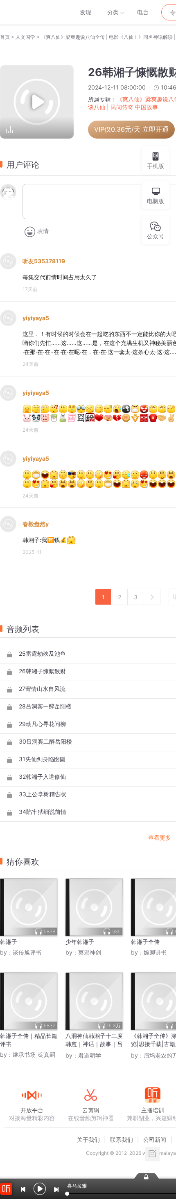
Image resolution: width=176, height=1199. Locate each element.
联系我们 (121, 1139)
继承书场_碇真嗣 (34, 1054)
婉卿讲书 (155, 952)
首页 (5, 37)
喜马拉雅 (31, 12)
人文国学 (25, 37)
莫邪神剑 (89, 952)
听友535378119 (44, 261)
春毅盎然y (36, 523)
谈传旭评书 (27, 952)
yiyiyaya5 (36, 317)
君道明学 (89, 1055)
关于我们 (88, 1139)
